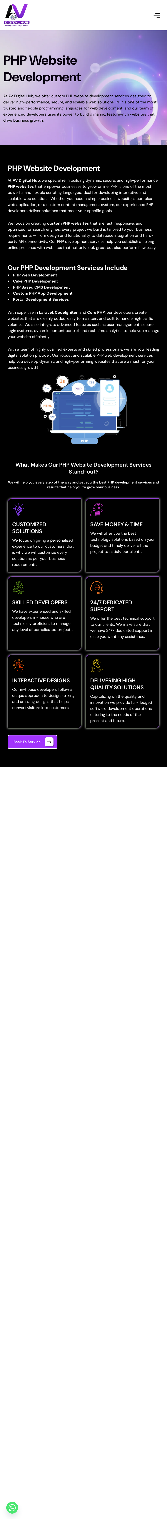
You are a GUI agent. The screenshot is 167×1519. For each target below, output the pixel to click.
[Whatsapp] (12, 1508)
